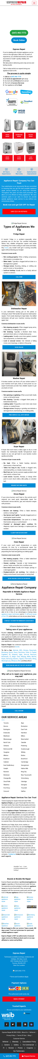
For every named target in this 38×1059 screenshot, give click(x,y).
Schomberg (25, 778)
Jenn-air (26, 654)
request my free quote (19, 485)
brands (17, 647)
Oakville (23, 742)
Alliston (6, 755)
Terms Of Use (21, 1035)
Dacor (15, 652)
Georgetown (25, 765)
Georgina (24, 784)
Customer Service (19, 1038)
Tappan (21, 658)
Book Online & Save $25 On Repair (19, 578)
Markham (7, 736)
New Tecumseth (26, 775)
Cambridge (24, 762)
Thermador (28, 658)
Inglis (20, 654)
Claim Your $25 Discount (19, 532)
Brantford (24, 759)
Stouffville (7, 781)
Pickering (24, 745)
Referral (32, 1032)
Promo (20, 1048)
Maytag (23, 656)
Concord (6, 791)
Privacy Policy (11, 1035)
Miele (29, 656)
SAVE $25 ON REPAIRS (19, 212)
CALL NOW (19, 277)
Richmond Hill (8, 749)
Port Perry (7, 788)
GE (10, 654)
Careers (7, 1045)
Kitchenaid (5, 656)
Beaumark (32, 650)
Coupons (30, 1048)
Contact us (12, 854)
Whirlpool (14, 661)
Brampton (24, 726)
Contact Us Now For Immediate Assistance (19, 620)
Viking (34, 658)
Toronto (6, 723)
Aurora (6, 726)
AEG (20, 650)
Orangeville (7, 778)
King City (24, 771)
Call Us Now (19, 710)
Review (11, 1048)
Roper (3, 658)
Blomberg (5, 652)
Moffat (34, 656)
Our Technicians (18, 1051)
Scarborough (25, 749)
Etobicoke (7, 733)
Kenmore (33, 654)
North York (7, 742)
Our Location (21, 965)
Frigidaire (4, 654)
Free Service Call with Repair (19, 415)
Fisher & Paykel (31, 652)
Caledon (6, 762)
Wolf (19, 661)
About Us (25, 1032)
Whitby (23, 752)
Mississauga (7, 739)
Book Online (19, 40)
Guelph (6, 768)
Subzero (15, 658)
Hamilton (24, 733)
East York (24, 729)
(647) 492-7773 (11, 1056)
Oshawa (6, 745)
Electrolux (21, 652)
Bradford (6, 759)
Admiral (15, 650)
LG (10, 656)
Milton (23, 736)
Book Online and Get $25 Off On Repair (19, 665)
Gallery (16, 1045)
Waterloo (6, 784)
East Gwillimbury (9, 765)
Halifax (23, 791)
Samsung (9, 658)
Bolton (23, 755)
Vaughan (6, 752)
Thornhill (24, 788)
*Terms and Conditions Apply (19, 977)
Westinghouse (6, 661)
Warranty (15, 1042)
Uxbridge (24, 781)
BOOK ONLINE (19, 347)
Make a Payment (19, 999)
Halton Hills (24, 768)
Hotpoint (14, 654)
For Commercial (28, 1045)
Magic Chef (16, 656)
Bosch (11, 652)
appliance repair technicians (11, 614)
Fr (3, 1048)
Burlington (7, 729)
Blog (29, 1035)
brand (6, 248)
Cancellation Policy (29, 1042)
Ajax (22, 723)
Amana (25, 650)
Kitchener (7, 775)
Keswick (6, 771)
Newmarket (25, 739)
